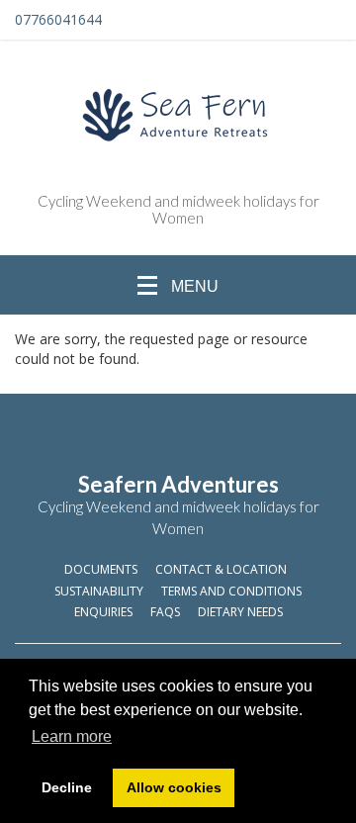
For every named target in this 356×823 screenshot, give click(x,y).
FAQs (165, 611)
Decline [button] (67, 787)
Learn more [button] (72, 736)
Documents (100, 569)
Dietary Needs (240, 611)
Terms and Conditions (231, 591)
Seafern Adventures (178, 484)
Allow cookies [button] (174, 787)
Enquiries (103, 611)
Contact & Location (221, 569)
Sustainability (98, 591)
